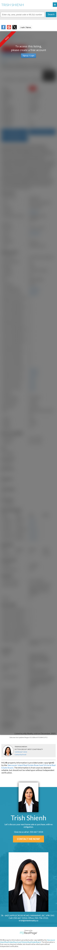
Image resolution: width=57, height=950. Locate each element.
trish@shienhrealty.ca (28, 920)
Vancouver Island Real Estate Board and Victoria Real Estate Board (27, 941)
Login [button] (25, 27)
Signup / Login (28, 55)
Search (51, 14)
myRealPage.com (29, 933)
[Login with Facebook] (3, 28)
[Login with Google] (9, 28)
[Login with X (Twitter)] (14, 28)
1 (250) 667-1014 (21, 752)
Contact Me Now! (28, 839)
